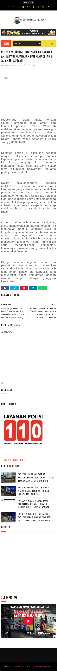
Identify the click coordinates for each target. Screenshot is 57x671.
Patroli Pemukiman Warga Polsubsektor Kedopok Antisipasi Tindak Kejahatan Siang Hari (36, 477)
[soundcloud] (48, 7)
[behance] (28, 7)
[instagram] (23, 7)
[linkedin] (18, 7)
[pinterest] (43, 7)
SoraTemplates (18, 666)
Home (6, 43)
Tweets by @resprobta (14, 459)
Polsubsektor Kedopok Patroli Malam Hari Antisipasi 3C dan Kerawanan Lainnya (34, 490)
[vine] (33, 7)
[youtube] (38, 7)
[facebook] (8, 7)
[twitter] (13, 7)
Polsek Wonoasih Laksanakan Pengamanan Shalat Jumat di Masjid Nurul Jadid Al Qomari (33, 504)
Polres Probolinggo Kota (43, 666)
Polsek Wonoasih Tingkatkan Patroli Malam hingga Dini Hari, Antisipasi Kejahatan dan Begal (35, 517)
